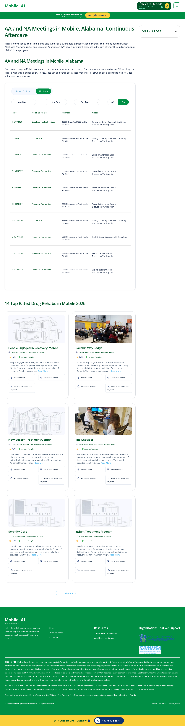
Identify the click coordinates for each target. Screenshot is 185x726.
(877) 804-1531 (151, 3)
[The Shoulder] (103, 421)
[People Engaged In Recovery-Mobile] (36, 329)
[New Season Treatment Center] (36, 421)
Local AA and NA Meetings (105, 633)
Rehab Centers (23, 91)
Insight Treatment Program (93, 531)
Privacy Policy (174, 704)
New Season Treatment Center (29, 440)
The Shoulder (84, 440)
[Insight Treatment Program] (103, 513)
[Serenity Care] (36, 513)
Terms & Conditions (159, 704)
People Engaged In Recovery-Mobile (33, 348)
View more (70, 592)
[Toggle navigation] (176, 5)
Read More (43, 371)
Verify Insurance (56, 633)
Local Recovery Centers (104, 638)
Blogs (51, 628)
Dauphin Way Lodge (88, 348)
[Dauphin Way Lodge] (103, 329)
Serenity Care (17, 531)
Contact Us (54, 637)
